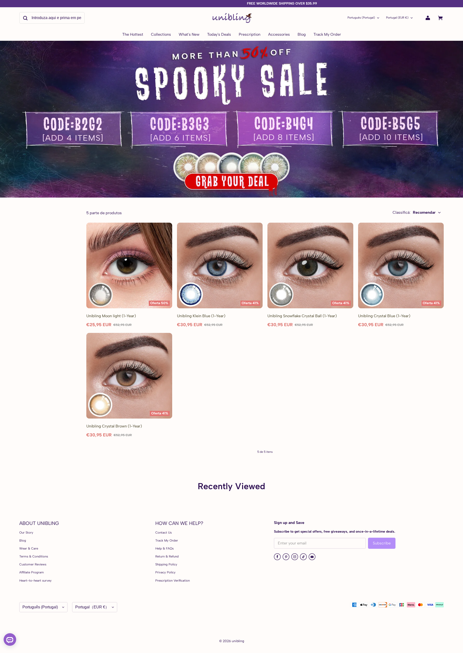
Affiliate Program (31, 572)
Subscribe (382, 543)
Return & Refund (167, 556)
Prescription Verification (172, 580)
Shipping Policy (166, 564)
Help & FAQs (164, 548)
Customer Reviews (32, 564)
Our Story (26, 532)
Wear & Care (28, 548)
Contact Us (163, 532)
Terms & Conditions (33, 556)
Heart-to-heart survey (35, 580)
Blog (22, 540)
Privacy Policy (165, 572)
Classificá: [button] (414, 212)
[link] (161, 34)
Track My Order (166, 540)
